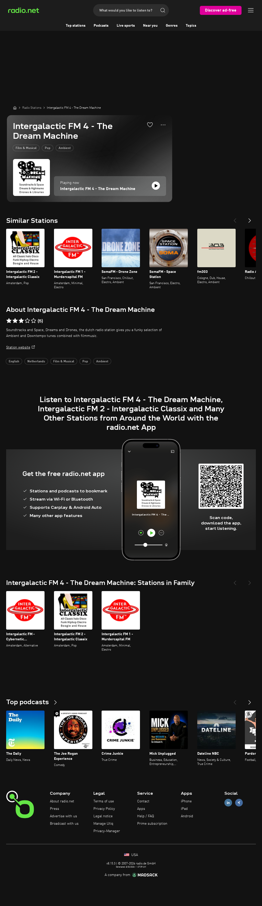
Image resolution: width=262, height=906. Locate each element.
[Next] (250, 218)
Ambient (65, 148)
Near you (150, 25)
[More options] (163, 125)
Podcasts (101, 25)
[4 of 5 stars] (27, 321)
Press (54, 809)
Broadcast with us (64, 823)
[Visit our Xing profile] (239, 802)
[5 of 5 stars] (33, 321)
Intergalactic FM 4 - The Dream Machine (97, 189)
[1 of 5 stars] (9, 321)
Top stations (75, 25)
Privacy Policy (104, 809)
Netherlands (36, 361)
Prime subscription (152, 823)
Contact (143, 801)
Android (187, 816)
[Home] (15, 108)
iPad (184, 809)
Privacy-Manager (106, 831)
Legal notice (103, 816)
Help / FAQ (145, 816)
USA (134, 855)
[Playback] (156, 186)
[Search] (163, 10)
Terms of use (103, 801)
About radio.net (62, 801)
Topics (191, 25)
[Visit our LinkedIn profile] (228, 802)
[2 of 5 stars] (15, 321)
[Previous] (235, 218)
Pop (47, 148)
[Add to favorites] (150, 125)
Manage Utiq (103, 823)
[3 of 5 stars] (21, 321)
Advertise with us (63, 816)
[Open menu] (251, 10)
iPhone (186, 801)
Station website (18, 347)
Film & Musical (26, 148)
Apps (141, 809)
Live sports (126, 25)
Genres (172, 25)
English (14, 361)
